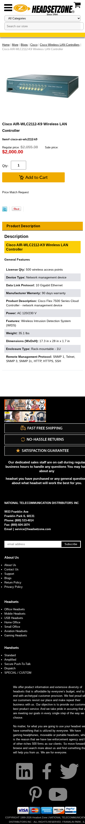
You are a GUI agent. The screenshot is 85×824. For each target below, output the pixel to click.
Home (6, 44)
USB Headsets (13, 618)
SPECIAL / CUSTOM (17, 672)
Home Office (12, 622)
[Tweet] (4, 210)
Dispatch (9, 668)
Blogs (8, 578)
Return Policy (12, 582)
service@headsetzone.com (33, 529)
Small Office (12, 626)
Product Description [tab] (23, 226)
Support (9, 573)
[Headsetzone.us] (42, 9)
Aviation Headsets (15, 631)
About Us (11, 557)
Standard (10, 655)
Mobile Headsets (15, 613)
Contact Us (11, 569)
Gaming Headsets (15, 635)
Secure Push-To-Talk (17, 664)
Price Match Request (15, 192)
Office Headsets (14, 609)
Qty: (5, 166)
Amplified (10, 659)
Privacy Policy (13, 586)
